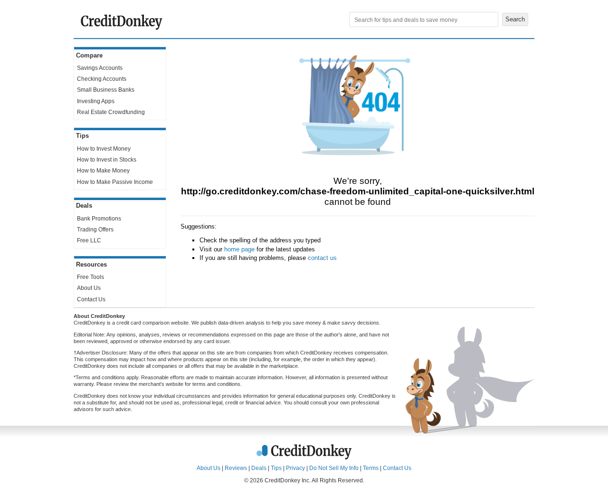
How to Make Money (103, 170)
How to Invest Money (104, 148)
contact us (322, 257)
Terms (371, 468)
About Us (89, 288)
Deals (258, 468)
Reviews (236, 468)
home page (239, 249)
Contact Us (91, 299)
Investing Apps (95, 101)
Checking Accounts (101, 79)
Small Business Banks (105, 89)
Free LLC (89, 240)
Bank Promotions (99, 218)
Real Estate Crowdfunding (111, 112)
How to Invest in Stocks (106, 159)
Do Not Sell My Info (334, 468)
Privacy (295, 468)
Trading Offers (95, 229)
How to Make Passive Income (115, 182)
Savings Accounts (100, 68)
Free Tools (90, 277)
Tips (276, 468)
